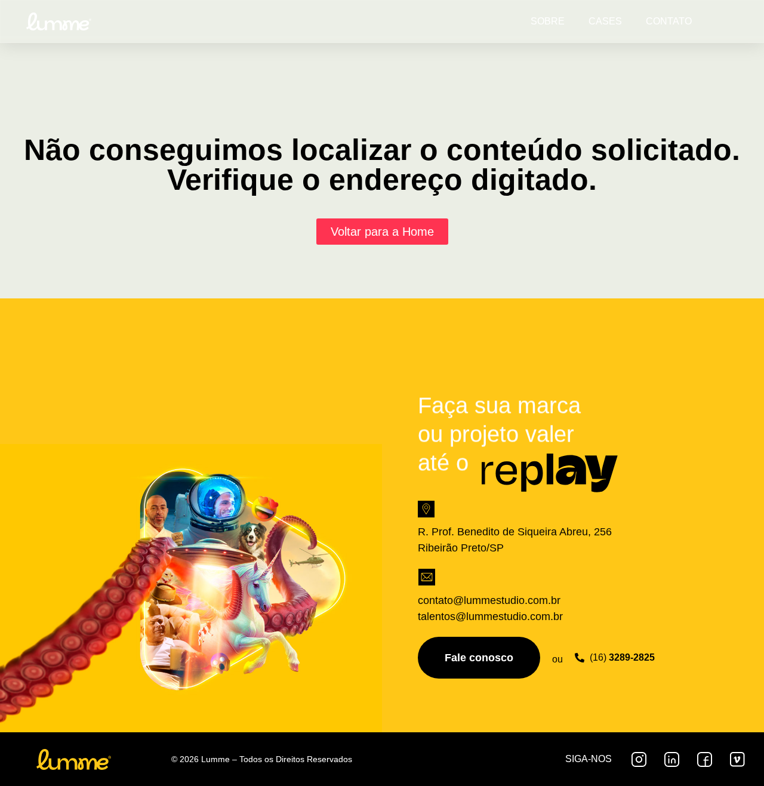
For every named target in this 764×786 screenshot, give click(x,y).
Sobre (548, 21)
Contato (669, 21)
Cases (605, 21)
